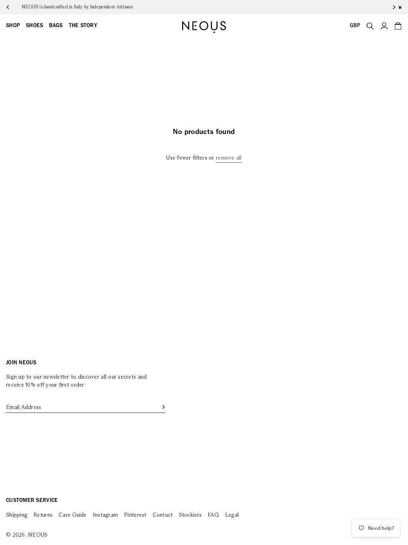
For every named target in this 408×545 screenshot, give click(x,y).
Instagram (105, 514)
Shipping (16, 514)
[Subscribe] (163, 407)
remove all (229, 157)
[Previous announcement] (14, 7)
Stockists (190, 514)
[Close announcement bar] (400, 7)
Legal (232, 514)
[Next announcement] (388, 7)
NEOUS (37, 534)
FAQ (213, 514)
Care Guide (73, 514)
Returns (43, 514)
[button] (13, 26)
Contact (163, 514)
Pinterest (135, 514)
